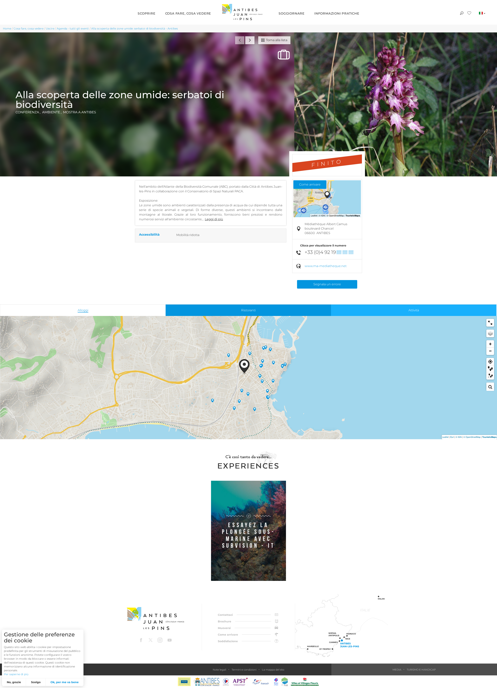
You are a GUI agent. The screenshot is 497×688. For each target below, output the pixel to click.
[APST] (240, 681)
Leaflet (445, 436)
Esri (452, 436)
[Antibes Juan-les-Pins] (155, 618)
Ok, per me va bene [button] (64, 682)
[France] (261, 681)
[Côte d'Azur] (184, 681)
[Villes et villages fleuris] (304, 681)
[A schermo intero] (490, 322)
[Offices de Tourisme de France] (276, 681)
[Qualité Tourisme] (226, 681)
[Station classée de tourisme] (285, 681)
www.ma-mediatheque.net (326, 266)
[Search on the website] (461, 13)
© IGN (459, 436)
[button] (146, 14)
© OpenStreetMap (471, 436)
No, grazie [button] (14, 682)
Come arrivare (310, 184)
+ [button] (490, 344)
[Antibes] (206, 681)
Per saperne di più (16, 674)
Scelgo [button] (36, 682)
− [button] (490, 351)
